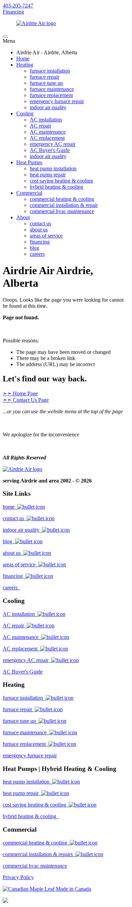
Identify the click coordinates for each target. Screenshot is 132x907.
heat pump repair (48, 174)
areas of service (46, 236)
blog (34, 248)
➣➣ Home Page (20, 393)
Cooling (25, 113)
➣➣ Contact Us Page (26, 400)
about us (39, 229)
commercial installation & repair (64, 205)
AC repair (40, 126)
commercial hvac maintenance (62, 211)
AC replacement (47, 138)
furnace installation (50, 71)
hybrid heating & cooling (56, 187)
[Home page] (22, 469)
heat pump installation (53, 168)
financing (40, 242)
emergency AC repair (52, 144)
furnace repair (44, 77)
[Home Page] (66, 23)
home (10, 507)
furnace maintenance (52, 89)
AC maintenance (48, 132)
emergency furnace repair (57, 101)
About (23, 217)
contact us (40, 223)
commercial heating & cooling (62, 199)
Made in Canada (72, 889)
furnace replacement (51, 95)
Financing (13, 12)
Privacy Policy (18, 877)
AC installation (46, 119)
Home (22, 58)
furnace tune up (46, 83)
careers (37, 254)
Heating (24, 65)
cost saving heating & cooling (61, 181)
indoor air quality (48, 107)
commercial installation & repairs (39, 854)
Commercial (29, 193)
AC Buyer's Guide (50, 150)
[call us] (5, 901)
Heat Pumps (29, 162)
